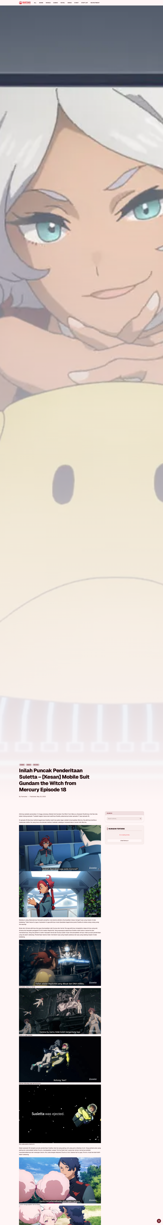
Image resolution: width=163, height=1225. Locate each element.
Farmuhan (24, 796)
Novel (63, 2)
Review (36, 765)
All (35, 2)
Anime (41, 2)
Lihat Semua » (124, 840)
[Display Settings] (159, 1221)
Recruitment (95, 2)
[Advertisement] (117, 858)
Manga (48, 2)
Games (55, 2)
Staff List (84, 2)
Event (76, 2)
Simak (70, 2)
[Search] (140, 818)
